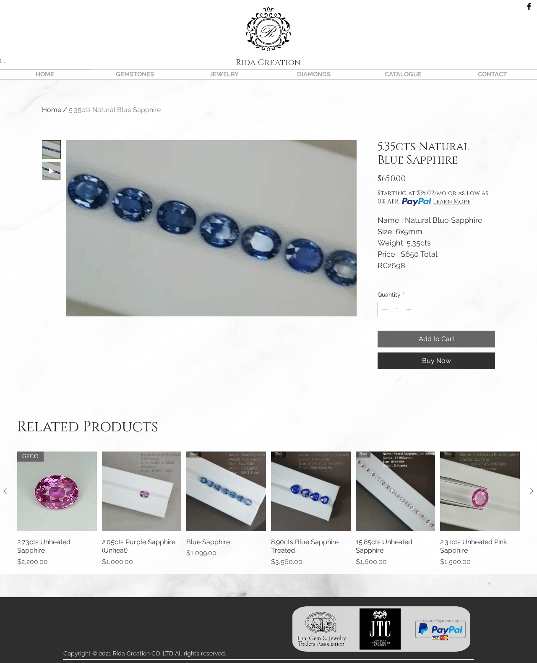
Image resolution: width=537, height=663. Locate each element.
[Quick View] (142, 491)
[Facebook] (529, 6)
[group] (268, 509)
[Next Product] (532, 491)
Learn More (452, 202)
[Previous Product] (5, 491)
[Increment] (409, 309)
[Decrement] (384, 309)
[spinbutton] (396, 309)
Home (51, 110)
